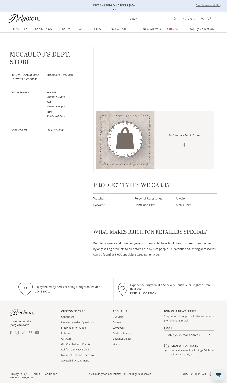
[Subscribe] (209, 334)
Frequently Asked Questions (77, 322)
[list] (125, 140)
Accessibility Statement (75, 360)
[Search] (174, 19)
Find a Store (189, 19)
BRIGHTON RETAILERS (195, 374)
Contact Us (67, 316)
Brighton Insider (122, 333)
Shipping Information (73, 327)
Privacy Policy (18, 374)
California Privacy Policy (75, 349)
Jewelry (181, 198)
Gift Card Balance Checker (76, 344)
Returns (65, 333)
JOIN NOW (43, 291)
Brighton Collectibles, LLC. (112, 374)
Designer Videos (122, 338)
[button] (22, 28)
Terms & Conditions (44, 374)
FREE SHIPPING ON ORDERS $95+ (114, 5)
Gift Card (66, 338)
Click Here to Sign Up (183, 354)
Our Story (118, 316)
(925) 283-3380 (55, 130)
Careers (117, 322)
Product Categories (22, 377)
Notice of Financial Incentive (78, 355)
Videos (116, 344)
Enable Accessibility (208, 5)
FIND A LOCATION (143, 293)
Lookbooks (119, 327)
